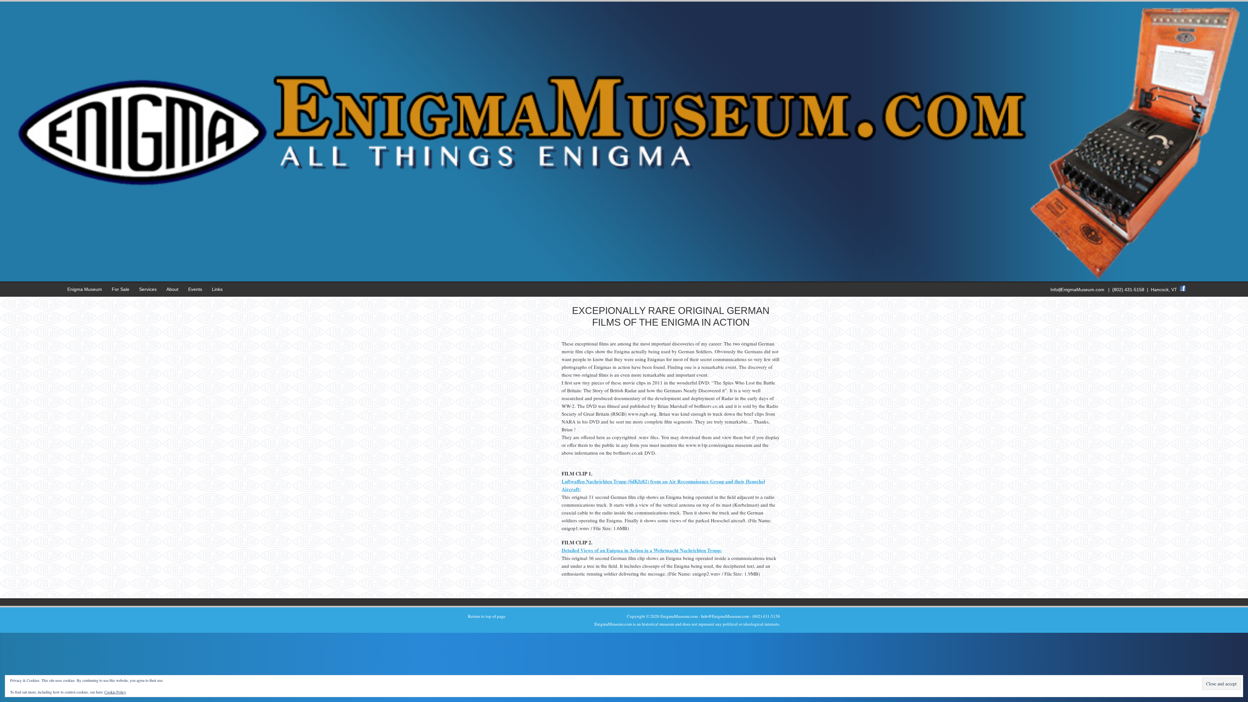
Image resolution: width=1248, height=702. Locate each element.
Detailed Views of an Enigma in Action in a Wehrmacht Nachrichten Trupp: (642, 550)
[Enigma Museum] (624, 276)
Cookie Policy (115, 692)
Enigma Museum (84, 289)
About (172, 289)
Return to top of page (486, 616)
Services (148, 289)
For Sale (120, 289)
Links (217, 289)
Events (195, 289)
